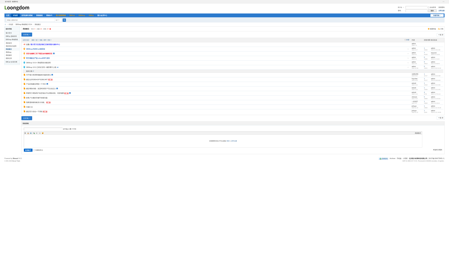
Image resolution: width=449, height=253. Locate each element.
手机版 (399, 158)
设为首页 (8, 1)
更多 (49, 40)
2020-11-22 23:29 (436, 107)
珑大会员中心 (102, 15)
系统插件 (9, 55)
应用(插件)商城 (27, 15)
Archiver (392, 158)
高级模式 (418, 133)
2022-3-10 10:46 (435, 85)
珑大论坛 (5, 24)
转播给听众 (39, 150)
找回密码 (441, 7)
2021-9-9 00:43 (435, 63)
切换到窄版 (443, 2)
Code (40, 133)
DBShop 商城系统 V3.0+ (24, 24)
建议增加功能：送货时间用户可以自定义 (41, 88)
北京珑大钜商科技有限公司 (418, 158)
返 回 (441, 35)
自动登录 (433, 7)
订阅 (441, 29)
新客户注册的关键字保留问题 (36, 98)
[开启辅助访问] (441, 2)
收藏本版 (433, 29)
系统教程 (39, 15)
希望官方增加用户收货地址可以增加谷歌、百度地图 (45, 93)
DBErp (91, 15)
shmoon (414, 97)
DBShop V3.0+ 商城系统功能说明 (38, 63)
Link (34, 133)
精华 (45, 40)
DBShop (82, 15)
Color (28, 133)
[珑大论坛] (16, 8)
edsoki (414, 83)
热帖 (41, 40)
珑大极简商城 (61, 15)
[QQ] (383, 158)
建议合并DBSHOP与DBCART (37, 79)
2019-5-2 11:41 (435, 59)
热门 (37, 40)
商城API (49, 15)
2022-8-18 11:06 (435, 50)
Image (31, 133)
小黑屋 (405, 158)
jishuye (414, 106)
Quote (37, 133)
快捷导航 (436, 15)
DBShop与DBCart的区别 (35, 49)
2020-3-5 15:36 (435, 54)
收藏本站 (15, 1)
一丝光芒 (415, 101)
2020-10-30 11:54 (436, 68)
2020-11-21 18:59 (436, 112)
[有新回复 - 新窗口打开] (24, 75)
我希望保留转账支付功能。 (36, 102)
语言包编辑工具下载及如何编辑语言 (39, 53)
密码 (399, 10)
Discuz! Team (16, 161)
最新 (33, 40)
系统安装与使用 (11, 46)
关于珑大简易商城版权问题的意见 (38, 75)
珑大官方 (9, 33)
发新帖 (26, 34)
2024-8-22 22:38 (435, 75)
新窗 (407, 40)
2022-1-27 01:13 (435, 94)
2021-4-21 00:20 (435, 98)
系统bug (8, 52)
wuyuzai (433, 53)
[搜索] (64, 20)
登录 (228, 141)
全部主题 (26, 40)
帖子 (57, 20)
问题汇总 (29, 107)
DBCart (72, 15)
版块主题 (29, 71)
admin (414, 44)
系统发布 (9, 43)
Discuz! (15, 158)
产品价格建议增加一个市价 (36, 84)
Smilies (43, 133)
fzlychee (414, 79)
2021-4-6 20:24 (435, 103)
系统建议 (38, 24)
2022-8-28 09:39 (435, 80)
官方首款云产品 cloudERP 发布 (38, 58)
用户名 (400, 7)
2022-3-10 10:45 (435, 89)
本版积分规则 (437, 150)
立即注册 (441, 10)
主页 (7, 15)
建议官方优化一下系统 (34, 111)
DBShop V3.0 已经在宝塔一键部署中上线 (41, 67)
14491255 (415, 74)
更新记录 (9, 58)
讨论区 (15, 15)
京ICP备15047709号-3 (436, 158)
